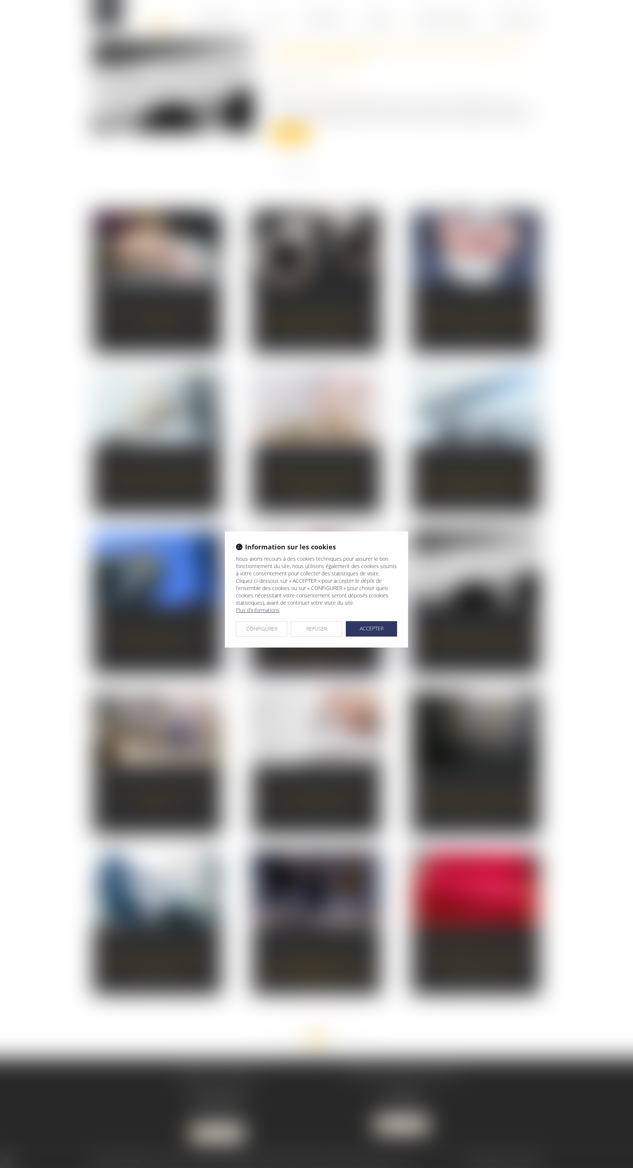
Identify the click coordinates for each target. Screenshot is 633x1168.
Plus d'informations (258, 610)
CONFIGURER (261, 628)
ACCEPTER (372, 628)
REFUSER (316, 628)
